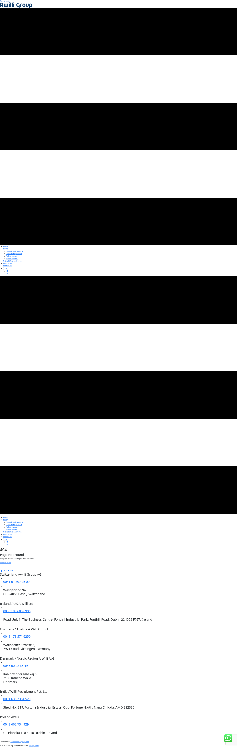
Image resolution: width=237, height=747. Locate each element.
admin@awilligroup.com (19, 742)
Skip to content (6, 1)
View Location (10, 598)
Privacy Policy (34, 746)
